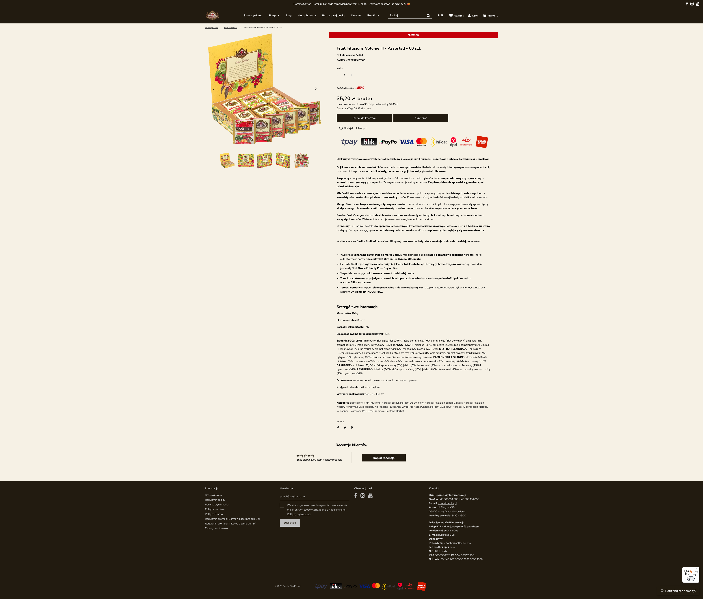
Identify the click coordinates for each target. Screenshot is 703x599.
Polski (371, 15)
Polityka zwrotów (215, 509)
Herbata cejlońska (333, 15)
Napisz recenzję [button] (384, 458)
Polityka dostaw (214, 514)
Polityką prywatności (298, 514)
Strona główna (253, 15)
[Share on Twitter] (345, 427)
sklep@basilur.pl (447, 503)
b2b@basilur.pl (446, 534)
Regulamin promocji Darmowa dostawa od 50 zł (232, 518)
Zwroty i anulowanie (216, 528)
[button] (214, 89)
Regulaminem (337, 509)
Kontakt (356, 15)
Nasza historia (307, 15)
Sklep (272, 15)
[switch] (691, 578)
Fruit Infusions (230, 27)
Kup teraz (421, 118)
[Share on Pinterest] (352, 427)
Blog (289, 15)
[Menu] (697, 569)
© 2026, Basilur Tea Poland (288, 586)
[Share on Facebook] (339, 427)
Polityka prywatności (216, 504)
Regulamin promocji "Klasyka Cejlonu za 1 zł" (230, 523)
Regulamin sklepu (215, 499)
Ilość (340, 68)
